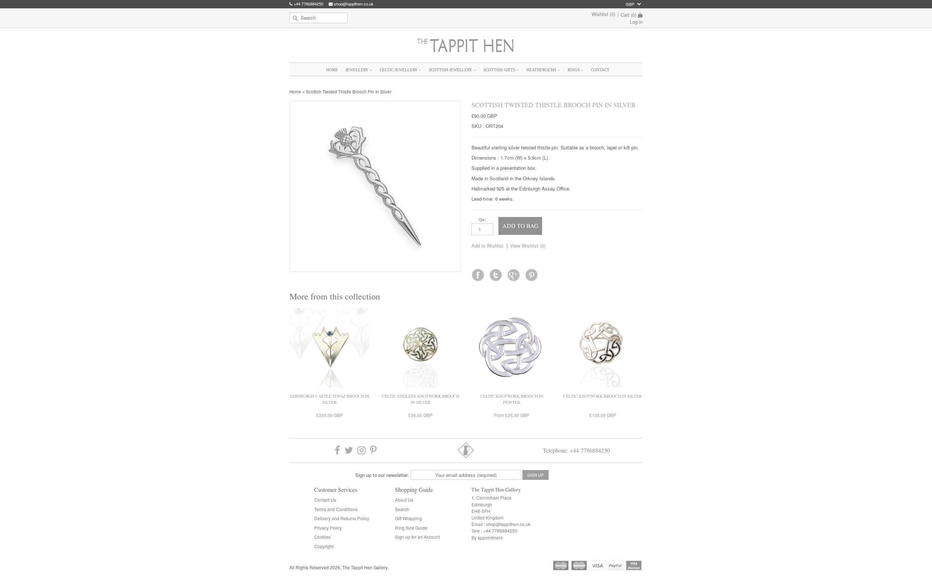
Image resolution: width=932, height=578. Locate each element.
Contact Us (325, 500)
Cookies (322, 537)
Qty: (482, 219)
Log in (636, 21)
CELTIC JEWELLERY (399, 70)
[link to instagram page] (361, 450)
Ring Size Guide (411, 528)
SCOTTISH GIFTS (499, 70)
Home (295, 92)
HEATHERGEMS (541, 70)
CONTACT (600, 70)
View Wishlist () (527, 245)
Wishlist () (603, 14)
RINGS (574, 70)
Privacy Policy (328, 528)
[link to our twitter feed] (495, 273)
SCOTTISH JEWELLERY (451, 70)
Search (402, 509)
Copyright (323, 546)
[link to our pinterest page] (373, 450)
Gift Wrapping (408, 518)
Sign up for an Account (417, 537)
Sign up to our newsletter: (382, 474)
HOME (332, 70)
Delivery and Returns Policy (341, 518)
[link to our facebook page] (477, 273)
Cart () (628, 15)
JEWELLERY (357, 70)
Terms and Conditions (336, 509)
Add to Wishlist (487, 245)
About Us (404, 500)
